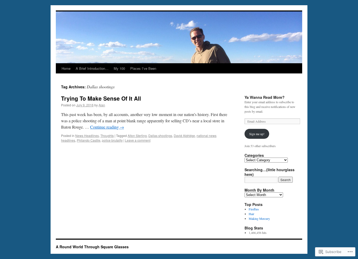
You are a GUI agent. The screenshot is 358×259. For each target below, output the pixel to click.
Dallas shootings (160, 135)
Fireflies (254, 209)
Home (66, 68)
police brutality (112, 140)
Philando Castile (88, 140)
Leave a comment (137, 140)
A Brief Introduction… (92, 68)
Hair (251, 214)
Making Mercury (259, 218)
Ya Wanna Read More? (265, 97)
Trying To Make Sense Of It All (101, 98)
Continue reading (107, 127)
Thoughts (107, 135)
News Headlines (87, 135)
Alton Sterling (137, 135)
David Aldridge (184, 135)
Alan (102, 105)
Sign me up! (256, 134)
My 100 (119, 68)
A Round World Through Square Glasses (92, 246)
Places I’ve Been (143, 68)
